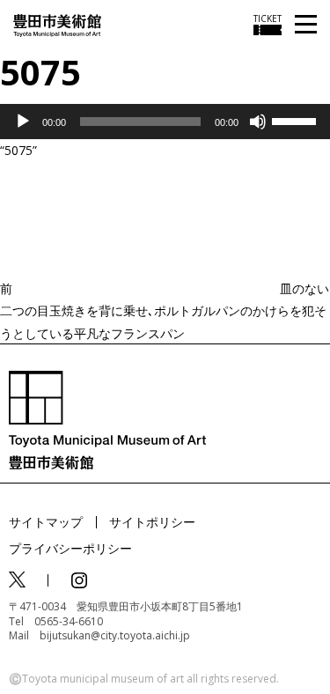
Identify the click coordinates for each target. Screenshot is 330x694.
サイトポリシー (152, 521)
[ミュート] (258, 121)
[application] (165, 121)
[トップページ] (57, 24)
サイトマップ (46, 521)
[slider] (296, 120)
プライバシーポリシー (70, 548)
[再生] (23, 121)
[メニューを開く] (306, 25)
